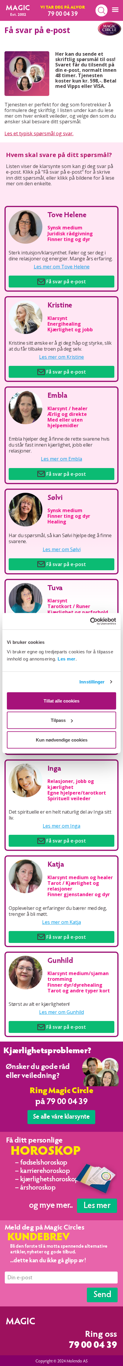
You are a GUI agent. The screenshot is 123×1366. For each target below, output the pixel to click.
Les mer (67, 658)
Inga (54, 769)
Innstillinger (91, 681)
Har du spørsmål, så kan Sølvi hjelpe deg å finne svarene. (60, 538)
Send (102, 1295)
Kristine (59, 306)
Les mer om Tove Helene (62, 267)
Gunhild (60, 961)
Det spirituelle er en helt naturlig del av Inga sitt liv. (60, 815)
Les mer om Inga (61, 826)
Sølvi (54, 498)
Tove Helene (66, 215)
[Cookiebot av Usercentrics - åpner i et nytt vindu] (90, 621)
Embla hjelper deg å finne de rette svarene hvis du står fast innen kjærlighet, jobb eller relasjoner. (59, 445)
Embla (57, 396)
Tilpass (58, 720)
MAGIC (18, 8)
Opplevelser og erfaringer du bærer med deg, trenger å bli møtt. (58, 911)
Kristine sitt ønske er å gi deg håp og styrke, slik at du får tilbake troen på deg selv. (60, 346)
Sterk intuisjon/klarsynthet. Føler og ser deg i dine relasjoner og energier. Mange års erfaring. (61, 256)
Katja (55, 865)
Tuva (55, 588)
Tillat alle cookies (61, 700)
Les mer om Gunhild (61, 1012)
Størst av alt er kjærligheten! (39, 1004)
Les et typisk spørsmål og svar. (38, 133)
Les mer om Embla (61, 459)
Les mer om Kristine (61, 357)
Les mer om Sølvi (62, 549)
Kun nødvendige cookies (61, 739)
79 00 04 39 (93, 1346)
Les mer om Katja (61, 922)
